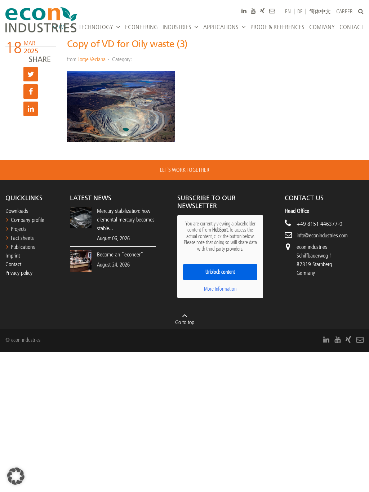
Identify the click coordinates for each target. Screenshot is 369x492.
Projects (19, 228)
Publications (23, 246)
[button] (16, 476)
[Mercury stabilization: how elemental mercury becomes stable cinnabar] (81, 217)
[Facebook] (30, 91)
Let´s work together (184, 169)
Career (344, 11)
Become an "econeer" (120, 254)
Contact (13, 264)
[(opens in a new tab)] (81, 260)
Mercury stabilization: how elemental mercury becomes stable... (126, 219)
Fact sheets (22, 237)
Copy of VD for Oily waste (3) (127, 44)
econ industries (312, 246)
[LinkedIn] (243, 11)
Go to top (184, 322)
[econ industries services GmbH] (41, 19)
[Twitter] (30, 74)
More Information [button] (220, 289)
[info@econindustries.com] (272, 11)
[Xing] (262, 11)
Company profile (27, 219)
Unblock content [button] (220, 272)
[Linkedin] (30, 109)
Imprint (12, 255)
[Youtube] (253, 11)
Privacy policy (18, 272)
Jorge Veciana (92, 59)
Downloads (16, 210)
